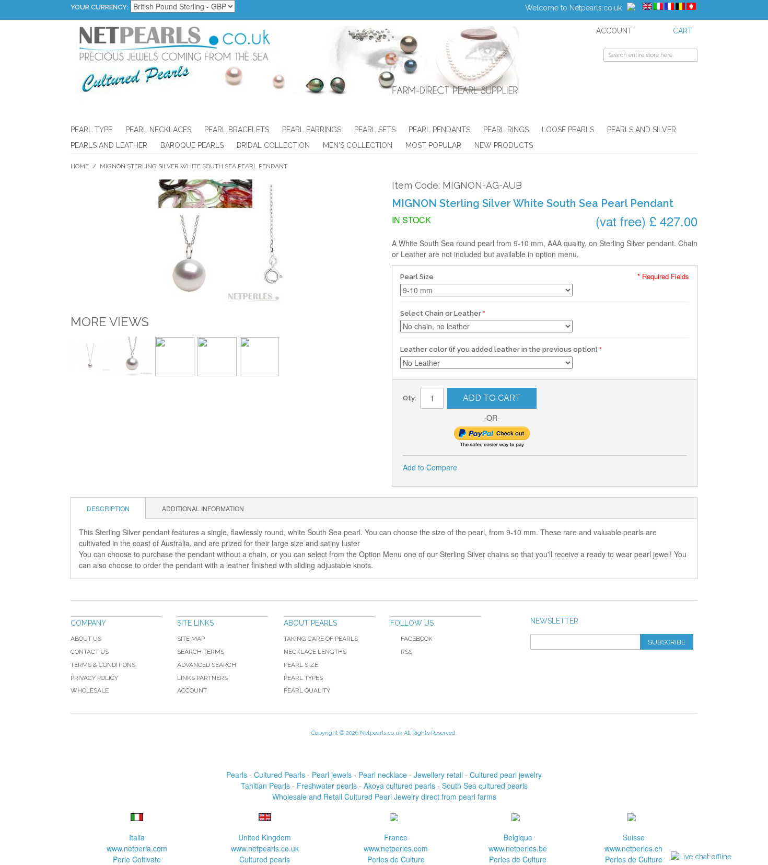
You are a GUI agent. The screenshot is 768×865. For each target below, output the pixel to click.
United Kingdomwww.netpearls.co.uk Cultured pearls (265, 848)
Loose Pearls (568, 129)
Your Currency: (100, 7)
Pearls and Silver (641, 129)
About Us (86, 638)
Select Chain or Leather (440, 313)
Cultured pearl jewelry (506, 774)
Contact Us (90, 651)
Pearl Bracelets (236, 129)
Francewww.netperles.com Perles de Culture (396, 848)
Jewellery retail (438, 774)
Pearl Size (417, 277)
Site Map (191, 638)
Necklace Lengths (315, 651)
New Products (503, 145)
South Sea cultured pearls (485, 785)
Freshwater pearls (327, 785)
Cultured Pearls (279, 774)
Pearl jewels (332, 774)
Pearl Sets (374, 129)
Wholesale (90, 690)
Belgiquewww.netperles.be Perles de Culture (517, 848)
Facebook (417, 638)
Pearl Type (91, 129)
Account (192, 690)
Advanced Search (206, 664)
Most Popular (433, 145)
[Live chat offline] (701, 856)
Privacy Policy (94, 678)
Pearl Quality (307, 690)
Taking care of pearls (321, 638)
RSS (406, 651)
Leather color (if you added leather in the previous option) (499, 349)
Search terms (200, 651)
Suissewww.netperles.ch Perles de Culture (633, 848)
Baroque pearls (192, 145)
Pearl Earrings (311, 129)
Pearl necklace (382, 774)
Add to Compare (430, 467)
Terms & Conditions (103, 664)
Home (80, 166)
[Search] (689, 56)
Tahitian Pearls (265, 785)
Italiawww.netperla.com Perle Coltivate (137, 848)
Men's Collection (357, 145)
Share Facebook (479, 468)
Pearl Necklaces (158, 129)
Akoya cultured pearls (399, 785)
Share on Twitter (500, 468)
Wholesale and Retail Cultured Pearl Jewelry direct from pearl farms (384, 796)
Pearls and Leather (109, 145)
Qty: (409, 398)
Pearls (236, 774)
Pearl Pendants (439, 129)
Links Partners (202, 678)
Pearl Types (303, 678)
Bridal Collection (273, 145)
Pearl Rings (506, 129)
